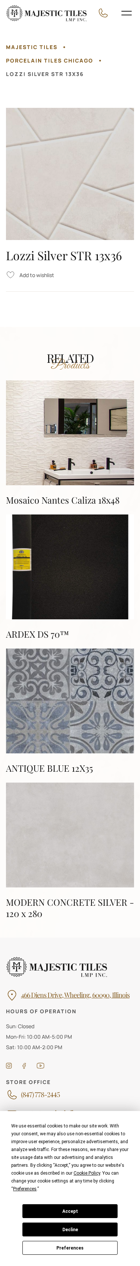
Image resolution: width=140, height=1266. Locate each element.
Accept (70, 1211)
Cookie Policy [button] (87, 1173)
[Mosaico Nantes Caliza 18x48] (70, 443)
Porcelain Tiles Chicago (49, 60)
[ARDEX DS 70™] (70, 577)
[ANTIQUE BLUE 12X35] (70, 711)
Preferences (70, 1248)
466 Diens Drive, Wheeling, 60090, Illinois (75, 995)
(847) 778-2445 (40, 1095)
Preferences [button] (25, 1188)
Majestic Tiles (31, 47)
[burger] (126, 13)
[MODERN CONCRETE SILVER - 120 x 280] (70, 851)
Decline (70, 1229)
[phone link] (105, 13)
